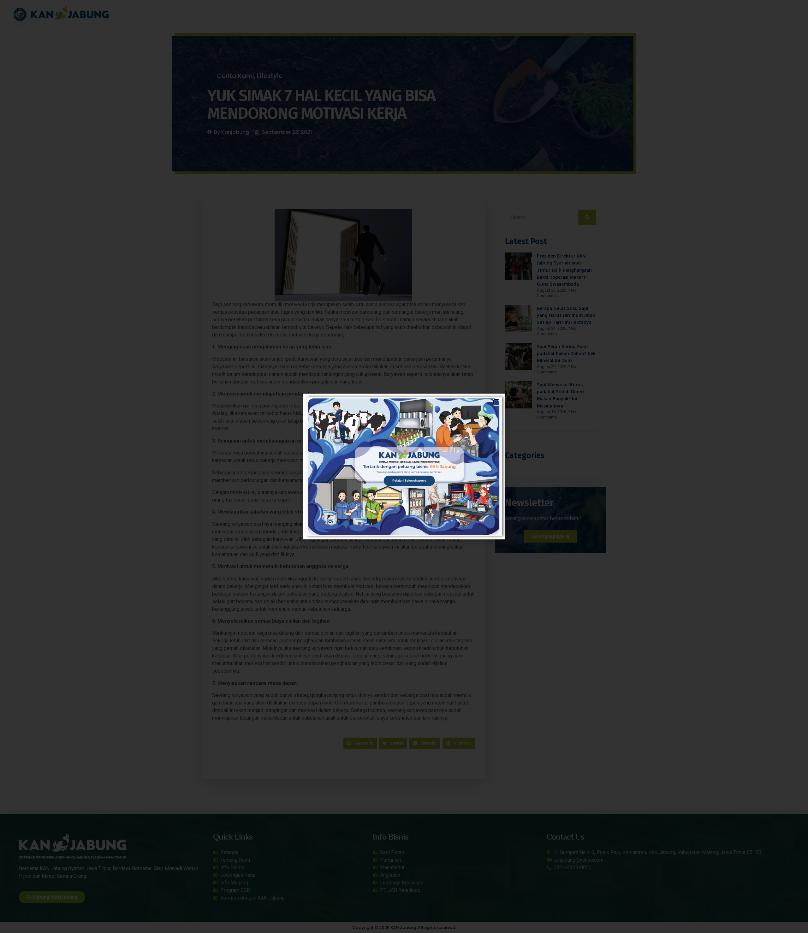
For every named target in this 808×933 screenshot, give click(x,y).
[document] (404, 466)
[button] (496, 402)
